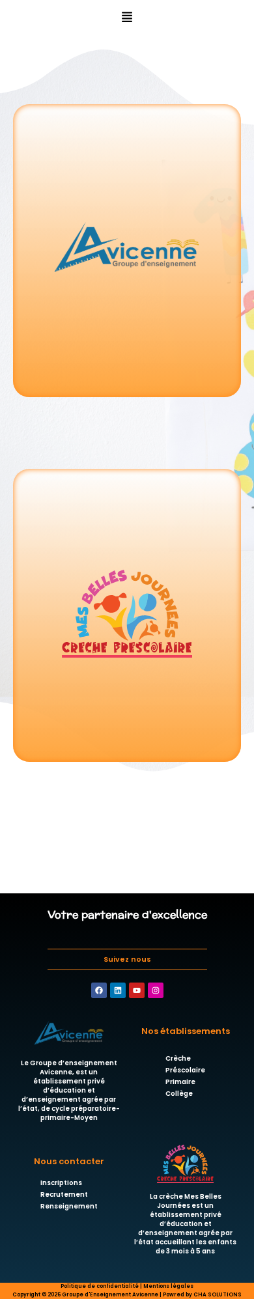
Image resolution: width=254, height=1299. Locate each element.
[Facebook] (99, 990)
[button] (127, 17)
